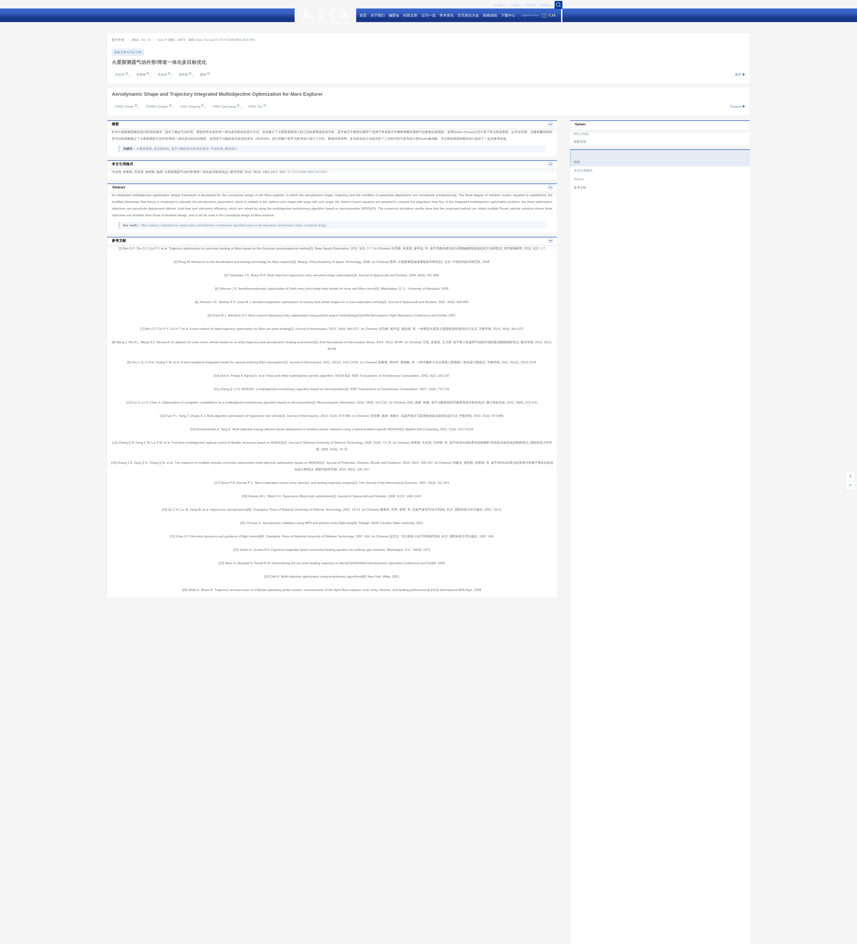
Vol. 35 (145, 40)
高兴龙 (163, 74)
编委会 (394, 15)
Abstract (579, 179)
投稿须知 (490, 15)
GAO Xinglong (190, 106)
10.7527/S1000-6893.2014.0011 (307, 172)
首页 (363, 15)
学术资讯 (446, 15)
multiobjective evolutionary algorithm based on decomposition (236, 225)
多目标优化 (161, 148)
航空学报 (118, 40)
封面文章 (410, 15)
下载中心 (508, 15)
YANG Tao (255, 106)
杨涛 (203, 74)
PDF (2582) (581, 134)
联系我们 (546, 5)
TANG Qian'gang (224, 106)
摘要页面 (580, 141)
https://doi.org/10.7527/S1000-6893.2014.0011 (225, 40)
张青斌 (141, 74)
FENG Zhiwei (125, 106)
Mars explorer (150, 225)
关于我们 (377, 15)
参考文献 (580, 187)
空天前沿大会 (468, 15)
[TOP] (850, 476)
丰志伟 (120, 74)
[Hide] (850, 485)
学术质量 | (531, 5)
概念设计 (231, 148)
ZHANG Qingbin (157, 106)
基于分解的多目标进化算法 (190, 148)
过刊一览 (428, 15)
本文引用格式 (583, 170)
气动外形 (216, 148)
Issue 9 (162, 40)
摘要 (577, 162)
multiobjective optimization (178, 225)
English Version (530, 15)
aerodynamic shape (290, 225)
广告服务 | (516, 5)
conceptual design (315, 225)
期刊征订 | (501, 5)
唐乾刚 (184, 74)
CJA (552, 15)
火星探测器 (144, 148)
